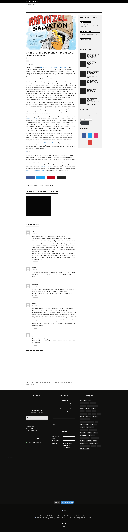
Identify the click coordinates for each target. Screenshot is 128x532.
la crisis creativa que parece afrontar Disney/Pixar (54, 67)
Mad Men (82, 427)
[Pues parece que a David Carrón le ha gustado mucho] (17, 481)
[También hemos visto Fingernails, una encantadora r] (48, 480)
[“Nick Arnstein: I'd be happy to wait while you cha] (110, 491)
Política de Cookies (31, 430)
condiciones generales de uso (61, 518)
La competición (63, 10)
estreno (88, 416)
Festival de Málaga (84, 419)
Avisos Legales (30, 426)
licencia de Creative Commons (82, 517)
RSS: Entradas (37, 442)
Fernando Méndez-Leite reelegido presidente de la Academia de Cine (93, 56)
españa (82, 416)
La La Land (93, 424)
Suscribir (84, 123)
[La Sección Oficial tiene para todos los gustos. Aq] (48, 490)
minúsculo (45, 166)
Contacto (35, 1)
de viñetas (49, 143)
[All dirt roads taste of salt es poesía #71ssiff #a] (110, 467)
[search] (46, 418)
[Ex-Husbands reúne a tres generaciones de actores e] (79, 468)
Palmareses (52, 10)
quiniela (89, 440)
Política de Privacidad (32, 428)
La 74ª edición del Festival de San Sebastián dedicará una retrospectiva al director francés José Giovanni (93, 100)
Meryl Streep (90, 427)
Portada (30, 10)
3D (80, 400)
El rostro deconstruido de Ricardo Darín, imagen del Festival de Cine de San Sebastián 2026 (93, 74)
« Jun (53, 424)
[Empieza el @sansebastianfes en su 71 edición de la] (79, 491)
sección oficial (93, 443)
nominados (83, 432)
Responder (35, 261)
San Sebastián (83, 443)
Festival (95, 416)
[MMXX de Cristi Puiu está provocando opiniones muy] (48, 467)
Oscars (95, 432)
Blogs (72, 10)
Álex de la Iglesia (84, 448)
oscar (89, 432)
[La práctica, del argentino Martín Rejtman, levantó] (17, 467)
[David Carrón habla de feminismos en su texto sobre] (79, 481)
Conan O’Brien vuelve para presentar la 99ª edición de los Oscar (92, 83)
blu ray (87, 408)
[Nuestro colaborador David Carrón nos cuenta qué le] (17, 493)
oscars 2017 (83, 435)
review (95, 440)
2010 (85, 400)
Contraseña (55, 440)
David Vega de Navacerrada (34, 58)
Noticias (37, 10)
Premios (82, 440)
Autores (28, 1)
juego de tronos (84, 424)
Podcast (44, 10)
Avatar (81, 408)
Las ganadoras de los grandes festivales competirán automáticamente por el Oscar (93, 91)
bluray (93, 408)
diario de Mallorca (32, 118)
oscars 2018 (92, 435)
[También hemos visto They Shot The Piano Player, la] (110, 480)
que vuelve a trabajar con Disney (35, 170)
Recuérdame (68, 443)
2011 (89, 400)
